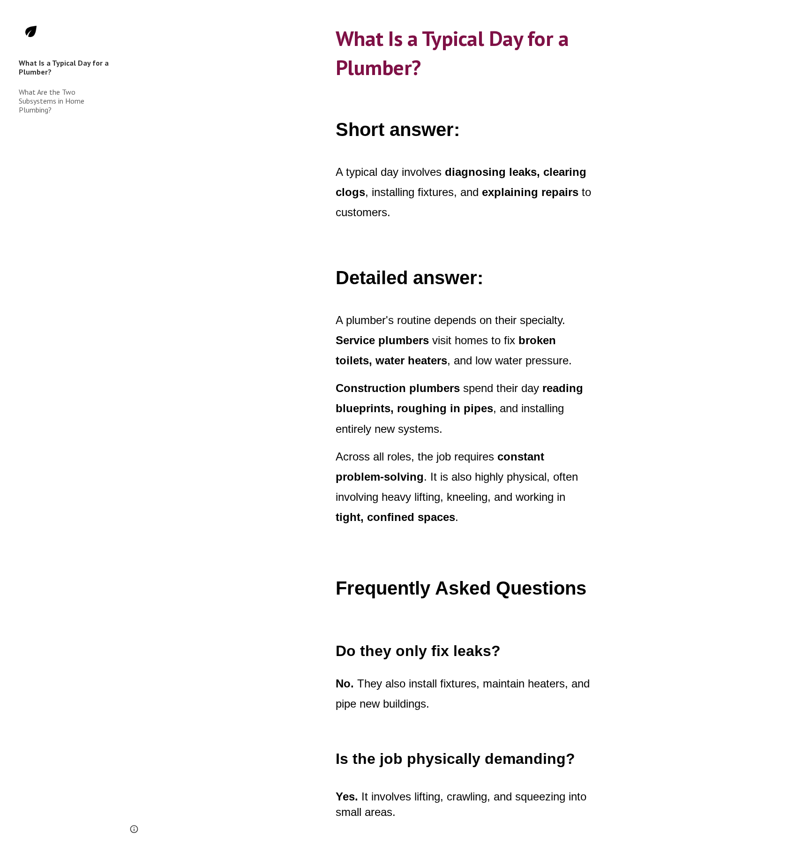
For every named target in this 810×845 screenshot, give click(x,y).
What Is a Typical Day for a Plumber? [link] (64, 67)
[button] (799, 13)
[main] (463, 50)
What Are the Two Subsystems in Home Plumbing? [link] (51, 101)
